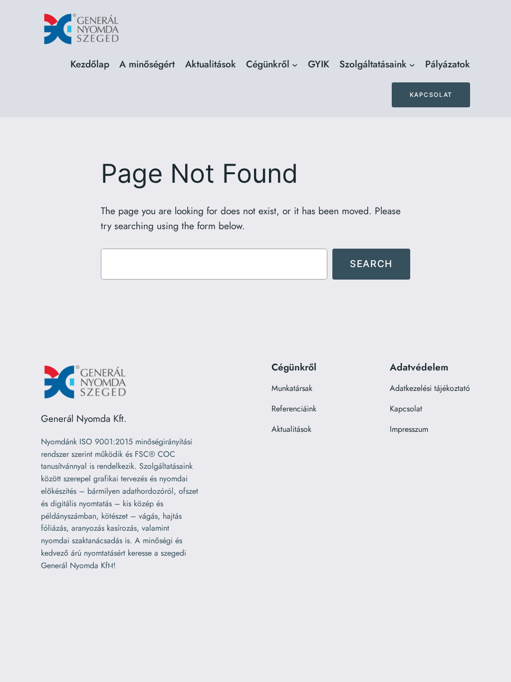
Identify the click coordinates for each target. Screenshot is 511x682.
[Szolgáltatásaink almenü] (412, 64)
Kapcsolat (431, 94)
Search (371, 264)
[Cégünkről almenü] (295, 64)
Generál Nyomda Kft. (84, 418)
